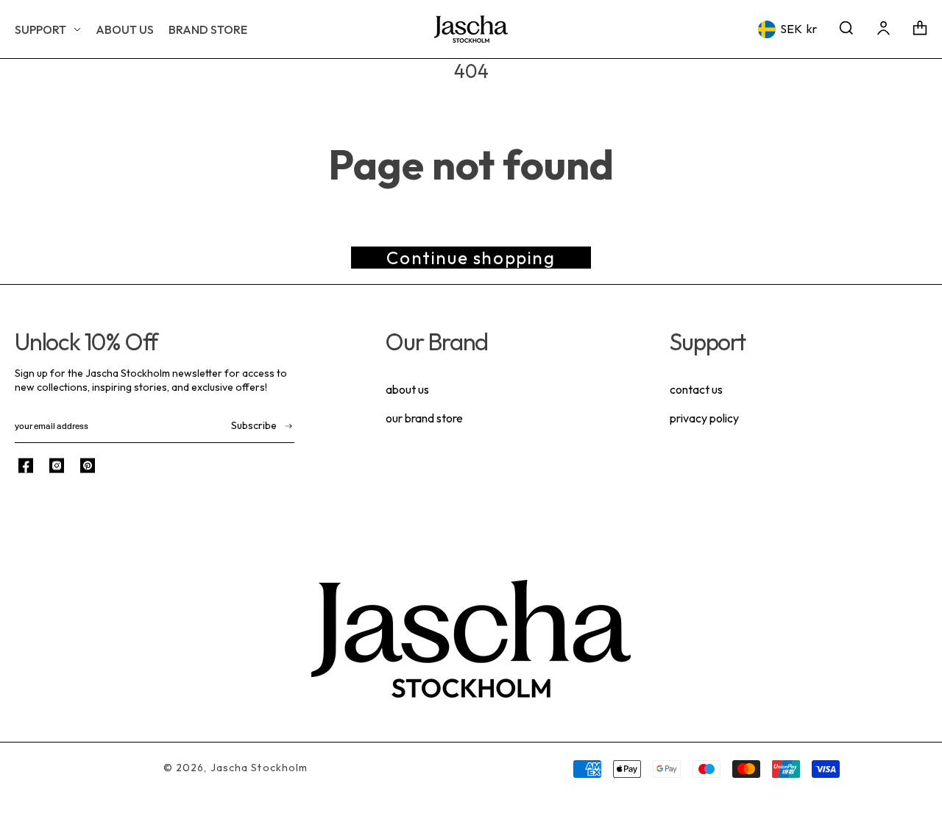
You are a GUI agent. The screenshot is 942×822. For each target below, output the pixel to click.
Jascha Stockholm (259, 767)
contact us (696, 389)
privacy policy (704, 418)
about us (407, 389)
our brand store (424, 418)
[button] (48, 29)
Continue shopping (470, 258)
